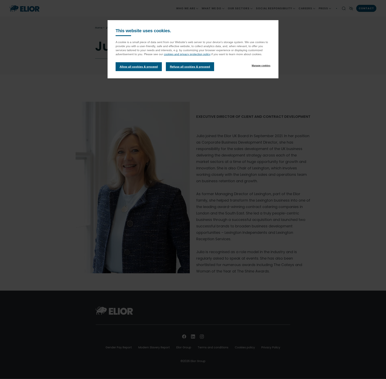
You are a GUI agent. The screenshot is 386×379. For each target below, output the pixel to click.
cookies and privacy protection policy (187, 54)
